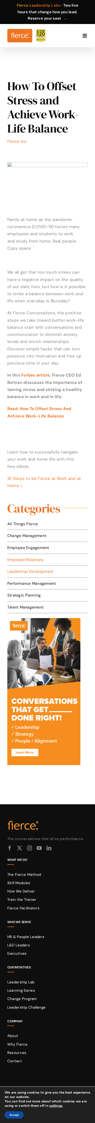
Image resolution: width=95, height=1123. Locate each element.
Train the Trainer (21, 899)
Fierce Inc (17, 141)
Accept (14, 1115)
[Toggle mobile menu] (85, 35)
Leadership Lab (21, 982)
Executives (17, 953)
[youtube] (39, 848)
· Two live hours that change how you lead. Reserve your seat (47, 12)
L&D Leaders (18, 945)
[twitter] (19, 848)
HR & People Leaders (25, 936)
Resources (16, 1052)
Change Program (22, 998)
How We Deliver (21, 891)
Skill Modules (18, 882)
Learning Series (21, 990)
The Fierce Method (24, 874)
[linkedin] (49, 848)
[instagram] (29, 848)
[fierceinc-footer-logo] (23, 821)
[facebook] (9, 848)
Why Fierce (17, 1044)
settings (55, 1106)
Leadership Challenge (26, 1007)
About (12, 1035)
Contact (14, 1061)
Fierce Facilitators (23, 908)
